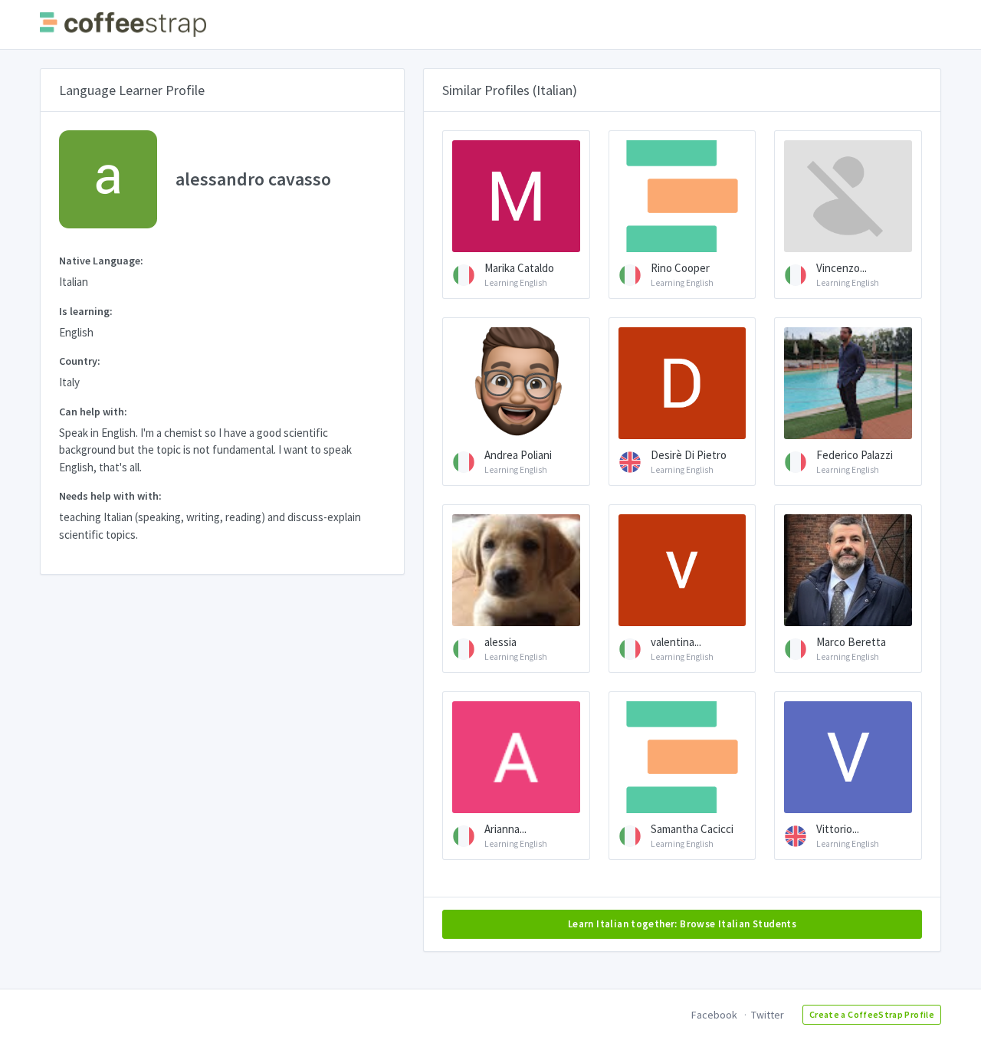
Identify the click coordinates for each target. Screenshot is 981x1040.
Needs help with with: (110, 496)
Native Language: (101, 260)
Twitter (767, 1015)
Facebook (714, 1015)
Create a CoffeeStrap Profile (871, 1014)
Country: (79, 361)
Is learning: (86, 311)
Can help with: (93, 411)
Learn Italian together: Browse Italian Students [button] (682, 923)
